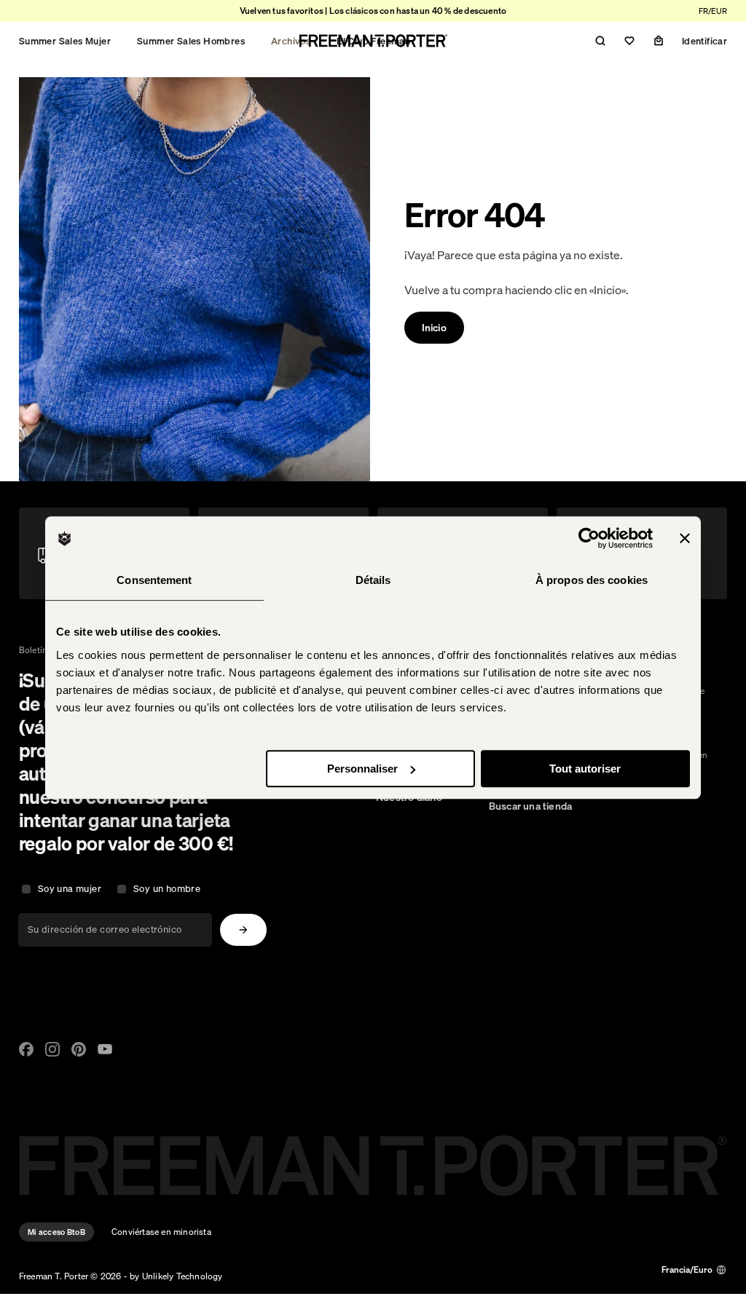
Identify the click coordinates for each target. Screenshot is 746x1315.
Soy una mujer (69, 888)
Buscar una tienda (530, 806)
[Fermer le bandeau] (685, 538)
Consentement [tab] (154, 580)
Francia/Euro (686, 1269)
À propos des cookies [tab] (591, 580)
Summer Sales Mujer (65, 40)
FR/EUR (713, 11)
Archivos (290, 40)
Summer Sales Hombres (191, 40)
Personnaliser (362, 768)
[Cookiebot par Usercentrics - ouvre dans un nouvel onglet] (589, 538)
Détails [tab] (373, 580)
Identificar (704, 40)
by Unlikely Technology (176, 1276)
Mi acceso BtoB (56, 1232)
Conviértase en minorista (161, 1231)
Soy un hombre (166, 888)
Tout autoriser (585, 768)
